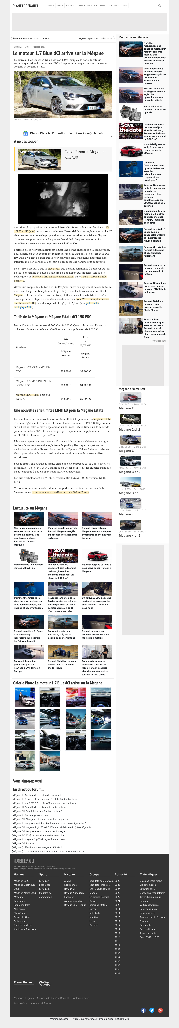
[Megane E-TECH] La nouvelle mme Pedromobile (38, 835)
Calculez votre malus (151, 880)
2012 (117, 937)
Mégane (18, 295)
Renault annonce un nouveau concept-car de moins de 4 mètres (95, 634)
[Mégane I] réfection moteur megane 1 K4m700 (37, 847)
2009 (117, 949)
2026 (117, 880)
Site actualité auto (40, 1003)
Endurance (44, 884)
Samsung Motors (98, 905)
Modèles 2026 (39, 47)
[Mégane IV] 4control (23, 843)
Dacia (93, 901)
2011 (117, 941)
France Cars (21, 1003)
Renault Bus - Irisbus (75, 905)
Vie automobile (148, 884)
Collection (19, 921)
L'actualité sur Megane (133, 37)
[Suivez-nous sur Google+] (159, 1010)
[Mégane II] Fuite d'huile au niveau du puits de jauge (39, 807)
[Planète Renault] (26, 6)
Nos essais (19, 909)
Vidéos (124, 5)
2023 (117, 893)
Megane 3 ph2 (129, 472)
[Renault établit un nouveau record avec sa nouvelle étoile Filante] (63, 652)
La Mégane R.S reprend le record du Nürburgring (94, 38)
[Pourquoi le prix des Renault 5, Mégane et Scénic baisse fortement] (63, 622)
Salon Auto (145, 925)
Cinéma (144, 921)
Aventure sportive (73, 901)
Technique (19, 901)
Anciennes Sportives (25, 929)
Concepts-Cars (22, 917)
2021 (117, 901)
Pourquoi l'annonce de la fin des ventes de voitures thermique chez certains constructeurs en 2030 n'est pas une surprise (62, 604)
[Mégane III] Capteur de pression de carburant (36, 795)
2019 (117, 909)
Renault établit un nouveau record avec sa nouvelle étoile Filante (62, 664)
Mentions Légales (24, 998)
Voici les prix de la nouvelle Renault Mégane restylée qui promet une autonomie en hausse (155, 76)
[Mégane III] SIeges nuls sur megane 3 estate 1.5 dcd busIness (44, 799)
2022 (117, 897)
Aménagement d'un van (152, 917)
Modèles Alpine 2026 (25, 893)
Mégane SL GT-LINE (27, 395)
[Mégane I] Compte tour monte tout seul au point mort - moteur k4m (48, 851)
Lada (92, 921)
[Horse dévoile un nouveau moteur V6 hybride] (29, 555)
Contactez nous (80, 998)
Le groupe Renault (99, 897)
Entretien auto (147, 888)
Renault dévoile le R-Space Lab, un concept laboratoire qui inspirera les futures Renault (155, 235)
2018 (117, 913)
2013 (117, 933)
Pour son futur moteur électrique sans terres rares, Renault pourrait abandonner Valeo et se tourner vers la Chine (95, 668)
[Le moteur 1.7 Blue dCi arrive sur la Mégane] (24, 697)
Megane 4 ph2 (129, 535)
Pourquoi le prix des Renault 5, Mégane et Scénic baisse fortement (61, 634)
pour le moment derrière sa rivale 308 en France (60, 492)
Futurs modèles (22, 905)
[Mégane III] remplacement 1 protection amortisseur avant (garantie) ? (49, 823)
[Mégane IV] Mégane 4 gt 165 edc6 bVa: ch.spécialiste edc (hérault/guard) (51, 827)
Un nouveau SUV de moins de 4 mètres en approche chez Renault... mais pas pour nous (155, 217)
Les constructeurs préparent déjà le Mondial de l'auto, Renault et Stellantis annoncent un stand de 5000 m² (62, 571)
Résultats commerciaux (102, 880)
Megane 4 (126, 514)
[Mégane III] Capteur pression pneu (30, 815)
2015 (117, 925)
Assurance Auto (148, 933)
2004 (117, 969)
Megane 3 (126, 451)
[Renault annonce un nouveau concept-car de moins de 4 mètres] (97, 622)
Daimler (94, 925)
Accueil (17, 47)
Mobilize (94, 917)
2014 (117, 929)
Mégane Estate (102, 419)
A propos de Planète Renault (53, 998)
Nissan (93, 909)
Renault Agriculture (74, 893)
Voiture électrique (149, 905)
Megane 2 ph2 (129, 429)
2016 (117, 921)
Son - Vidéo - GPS (149, 937)
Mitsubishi (95, 913)
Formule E (44, 888)
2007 (117, 957)
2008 (117, 953)
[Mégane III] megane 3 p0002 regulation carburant (38, 839)
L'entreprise (70, 884)
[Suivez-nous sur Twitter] (151, 1010)
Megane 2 (126, 408)
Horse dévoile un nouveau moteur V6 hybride (155, 109)
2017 (117, 917)
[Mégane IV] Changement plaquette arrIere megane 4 (40, 819)
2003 (117, 973)
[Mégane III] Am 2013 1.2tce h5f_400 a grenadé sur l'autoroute (45, 803)
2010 (117, 945)
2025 (117, 884)
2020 (117, 905)
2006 (117, 961)
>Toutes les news (158, 341)
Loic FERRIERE (24, 120)
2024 (117, 888)
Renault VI (69, 888)
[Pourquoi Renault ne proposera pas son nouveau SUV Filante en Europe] (29, 652)
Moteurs (18, 897)
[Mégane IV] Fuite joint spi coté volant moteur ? (37, 811)
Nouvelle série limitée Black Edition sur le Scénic (31, 38)
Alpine (67, 880)
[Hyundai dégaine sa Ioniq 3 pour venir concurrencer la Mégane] (97, 555)
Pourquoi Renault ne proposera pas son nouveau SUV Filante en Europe (155, 287)
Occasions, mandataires (152, 893)
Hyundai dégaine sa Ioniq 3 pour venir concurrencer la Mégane (96, 568)
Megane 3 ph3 (130, 493)
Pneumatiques (147, 929)
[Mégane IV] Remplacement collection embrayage (38, 831)
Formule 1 (44, 880)
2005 (117, 965)
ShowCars (19, 913)
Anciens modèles (23, 925)
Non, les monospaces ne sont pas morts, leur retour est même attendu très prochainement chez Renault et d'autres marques (155, 53)
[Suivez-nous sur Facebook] (142, 1010)
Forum (117, 5)
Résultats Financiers (100, 884)
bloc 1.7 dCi (54, 269)
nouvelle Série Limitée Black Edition (53, 277)
